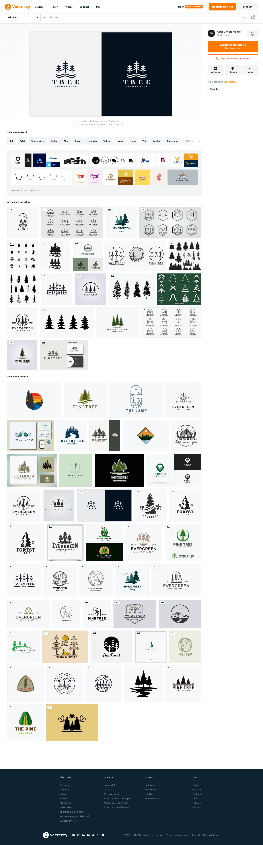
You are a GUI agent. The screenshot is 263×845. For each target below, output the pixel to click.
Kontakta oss (151, 789)
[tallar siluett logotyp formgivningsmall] (55, 256)
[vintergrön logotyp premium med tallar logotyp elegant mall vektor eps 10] (58, 505)
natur (120, 141)
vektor (107, 141)
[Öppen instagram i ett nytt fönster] (78, 835)
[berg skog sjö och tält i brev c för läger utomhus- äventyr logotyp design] (136, 400)
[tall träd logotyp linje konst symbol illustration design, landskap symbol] (75, 470)
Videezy (64, 793)
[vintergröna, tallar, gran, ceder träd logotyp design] (85, 400)
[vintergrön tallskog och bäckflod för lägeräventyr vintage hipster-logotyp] (64, 683)
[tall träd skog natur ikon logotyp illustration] (25, 722)
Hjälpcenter (151, 785)
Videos (68, 6)
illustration (173, 141)
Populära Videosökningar (116, 807)
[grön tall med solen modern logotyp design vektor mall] (104, 542)
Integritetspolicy (182, 835)
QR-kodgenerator (69, 820)
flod (66, 141)
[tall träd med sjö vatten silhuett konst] (143, 683)
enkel (78, 141)
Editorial (84, 6)
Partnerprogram (111, 793)
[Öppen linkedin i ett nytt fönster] (83, 835)
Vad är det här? (230, 82)
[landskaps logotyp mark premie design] (180, 614)
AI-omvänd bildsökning (72, 811)
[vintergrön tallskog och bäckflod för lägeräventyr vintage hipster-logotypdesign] (103, 683)
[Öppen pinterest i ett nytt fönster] (88, 835)
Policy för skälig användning (205, 835)
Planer (180, 6)
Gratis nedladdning (233, 46)
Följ (252, 35)
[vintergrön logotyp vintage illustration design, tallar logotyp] (150, 505)
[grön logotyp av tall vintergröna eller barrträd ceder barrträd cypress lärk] (183, 542)
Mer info (214, 89)
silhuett (190, 141)
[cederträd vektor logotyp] (23, 647)
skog (133, 141)
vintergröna (37, 141)
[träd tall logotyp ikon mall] (117, 322)
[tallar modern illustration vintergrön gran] (121, 222)
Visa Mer (182, 177)
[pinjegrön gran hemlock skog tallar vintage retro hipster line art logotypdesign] (183, 400)
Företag (64, 798)
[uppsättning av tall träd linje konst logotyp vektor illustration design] (170, 222)
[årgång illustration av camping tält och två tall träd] (65, 647)
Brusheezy (65, 785)
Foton (55, 6)
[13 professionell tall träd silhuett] (23, 289)
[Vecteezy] (17, 7)
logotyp (92, 141)
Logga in (247, 6)
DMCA (106, 789)
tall (11, 141)
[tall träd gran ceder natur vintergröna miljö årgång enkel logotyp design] (32, 470)
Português (198, 793)
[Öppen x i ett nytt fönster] (98, 835)
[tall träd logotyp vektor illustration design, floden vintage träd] (90, 289)
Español (197, 789)
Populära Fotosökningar (115, 802)
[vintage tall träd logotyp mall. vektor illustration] (64, 355)
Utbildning (65, 802)
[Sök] (245, 17)
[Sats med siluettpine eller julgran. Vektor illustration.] (67, 322)
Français (197, 802)
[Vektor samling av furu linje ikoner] (179, 289)
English (196, 785)
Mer (98, 6)
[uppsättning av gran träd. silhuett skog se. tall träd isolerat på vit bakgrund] (184, 256)
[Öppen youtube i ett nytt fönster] (103, 835)
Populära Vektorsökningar (116, 798)
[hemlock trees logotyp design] (30, 435)
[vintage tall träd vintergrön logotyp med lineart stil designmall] (56, 289)
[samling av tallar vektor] (132, 289)
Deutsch (197, 798)
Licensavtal (109, 785)
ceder (54, 141)
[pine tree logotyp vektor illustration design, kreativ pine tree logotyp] (23, 222)
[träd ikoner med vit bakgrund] (22, 256)
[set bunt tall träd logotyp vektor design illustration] (135, 256)
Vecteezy (64, 789)
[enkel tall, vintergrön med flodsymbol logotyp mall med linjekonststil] (104, 505)
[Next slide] (197, 141)
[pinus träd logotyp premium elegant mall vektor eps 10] (151, 647)
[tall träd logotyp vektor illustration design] (22, 355)
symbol (156, 141)
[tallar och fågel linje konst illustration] (72, 722)
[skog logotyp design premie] (134, 614)
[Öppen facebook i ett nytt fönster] (73, 835)
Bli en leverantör (153, 798)
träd (22, 141)
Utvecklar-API (66, 807)
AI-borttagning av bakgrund (74, 816)
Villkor (169, 835)
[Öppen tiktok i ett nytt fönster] (93, 835)
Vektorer (39, 6)
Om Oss (149, 793)
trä (144, 141)
